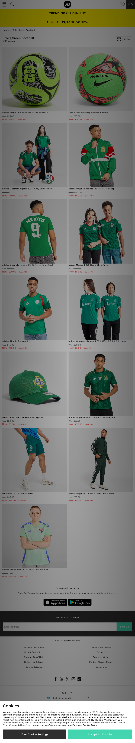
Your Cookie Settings (34, 734)
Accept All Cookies (100, 734)
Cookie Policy (90, 725)
